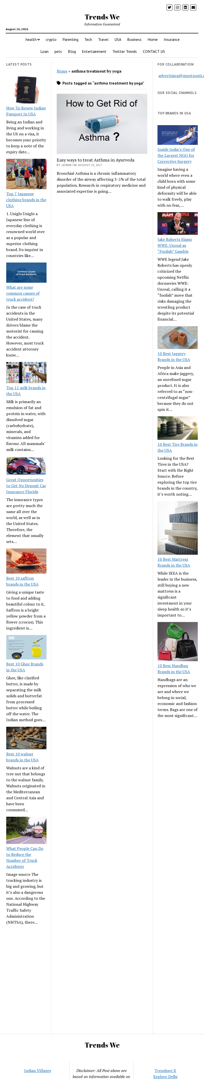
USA (117, 39)
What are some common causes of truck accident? (23, 293)
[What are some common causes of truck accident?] (26, 273)
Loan (44, 51)
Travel (103, 39)
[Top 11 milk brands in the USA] (26, 373)
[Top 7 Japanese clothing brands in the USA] (26, 175)
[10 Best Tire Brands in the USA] (177, 429)
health (31, 39)
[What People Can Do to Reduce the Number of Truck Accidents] (26, 831)
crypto (51, 39)
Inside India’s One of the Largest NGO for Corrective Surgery (176, 155)
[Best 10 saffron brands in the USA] (26, 561)
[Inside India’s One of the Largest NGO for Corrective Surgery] (177, 135)
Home (153, 39)
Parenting (70, 39)
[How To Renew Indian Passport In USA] (26, 91)
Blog (72, 51)
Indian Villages (37, 1070)
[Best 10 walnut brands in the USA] (26, 739)
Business (134, 39)
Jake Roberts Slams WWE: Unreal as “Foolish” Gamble (174, 245)
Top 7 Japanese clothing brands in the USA (26, 199)
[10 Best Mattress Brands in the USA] (177, 528)
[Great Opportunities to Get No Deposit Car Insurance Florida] (26, 466)
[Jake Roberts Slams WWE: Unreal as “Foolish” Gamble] (177, 224)
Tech (88, 39)
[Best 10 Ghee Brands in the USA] (26, 648)
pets (58, 51)
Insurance (172, 39)
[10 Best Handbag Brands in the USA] (177, 642)
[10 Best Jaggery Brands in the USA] (177, 338)
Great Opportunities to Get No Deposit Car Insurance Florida (26, 485)
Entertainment (94, 51)
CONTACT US (154, 51)
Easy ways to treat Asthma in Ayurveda (95, 160)
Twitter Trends (124, 51)
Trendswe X (165, 1070)
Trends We (102, 16)
